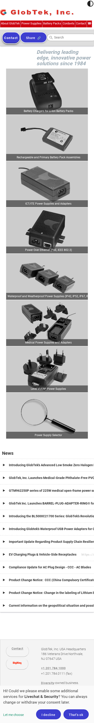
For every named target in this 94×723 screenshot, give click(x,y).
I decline (48, 715)
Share (30, 38)
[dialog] (47, 704)
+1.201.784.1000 (53, 668)
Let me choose (13, 715)
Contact (17, 648)
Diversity (47, 683)
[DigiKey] (17, 664)
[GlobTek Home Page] (37, 12)
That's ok (76, 715)
